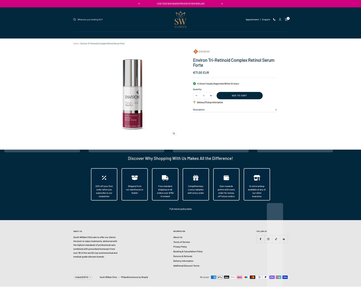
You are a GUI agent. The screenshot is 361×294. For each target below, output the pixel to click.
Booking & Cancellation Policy (188, 251)
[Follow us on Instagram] (268, 239)
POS (123, 277)
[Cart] (286, 19)
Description (199, 109)
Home (76, 43)
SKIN (153, 35)
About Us (177, 237)
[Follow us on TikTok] (276, 239)
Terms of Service (181, 242)
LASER (163, 35)
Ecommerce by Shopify (138, 277)
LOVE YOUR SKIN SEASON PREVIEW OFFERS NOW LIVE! (181, 3)
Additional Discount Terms (186, 265)
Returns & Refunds (182, 256)
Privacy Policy (180, 246)
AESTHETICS (177, 35)
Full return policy (178, 208)
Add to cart (239, 95)
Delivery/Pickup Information (210, 102)
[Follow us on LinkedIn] (284, 239)
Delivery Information (183, 260)
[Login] (280, 19)
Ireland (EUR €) (81, 277)
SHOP (207, 35)
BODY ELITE (194, 35)
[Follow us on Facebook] (260, 239)
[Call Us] (274, 19)
